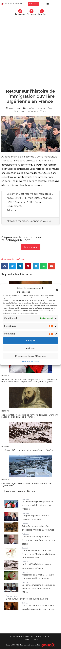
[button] (56, 290)
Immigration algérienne (14, 259)
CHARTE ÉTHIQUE (30, 639)
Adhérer (11, 210)
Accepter (30, 340)
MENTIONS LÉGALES (30, 361)
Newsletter (42, 14)
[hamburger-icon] (47, 4)
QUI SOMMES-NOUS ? (19, 636)
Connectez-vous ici (40, 221)
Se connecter (20, 14)
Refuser (30, 348)
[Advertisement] (30, 48)
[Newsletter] (42, 11)
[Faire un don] (31, 11)
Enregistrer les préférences (30, 356)
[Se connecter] (20, 11)
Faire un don (31, 14)
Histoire (26, 274)
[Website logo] (11, 4)
